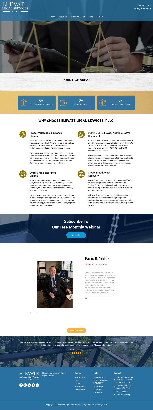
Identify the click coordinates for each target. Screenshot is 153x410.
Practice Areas (78, 16)
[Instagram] (25, 385)
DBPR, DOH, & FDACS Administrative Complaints (100, 382)
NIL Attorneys (98, 387)
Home (52, 16)
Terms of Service (80, 390)
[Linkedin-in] (37, 385)
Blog (91, 16)
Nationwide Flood (99, 378)
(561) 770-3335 (142, 8)
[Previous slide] (30, 312)
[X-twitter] (29, 385)
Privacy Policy (79, 387)
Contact (99, 16)
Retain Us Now (98, 393)
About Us (62, 16)
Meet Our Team (80, 378)
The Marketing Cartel (99, 405)
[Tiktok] (33, 385)
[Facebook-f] (21, 385)
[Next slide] (37, 312)
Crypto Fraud (97, 390)
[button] (63, 16)
